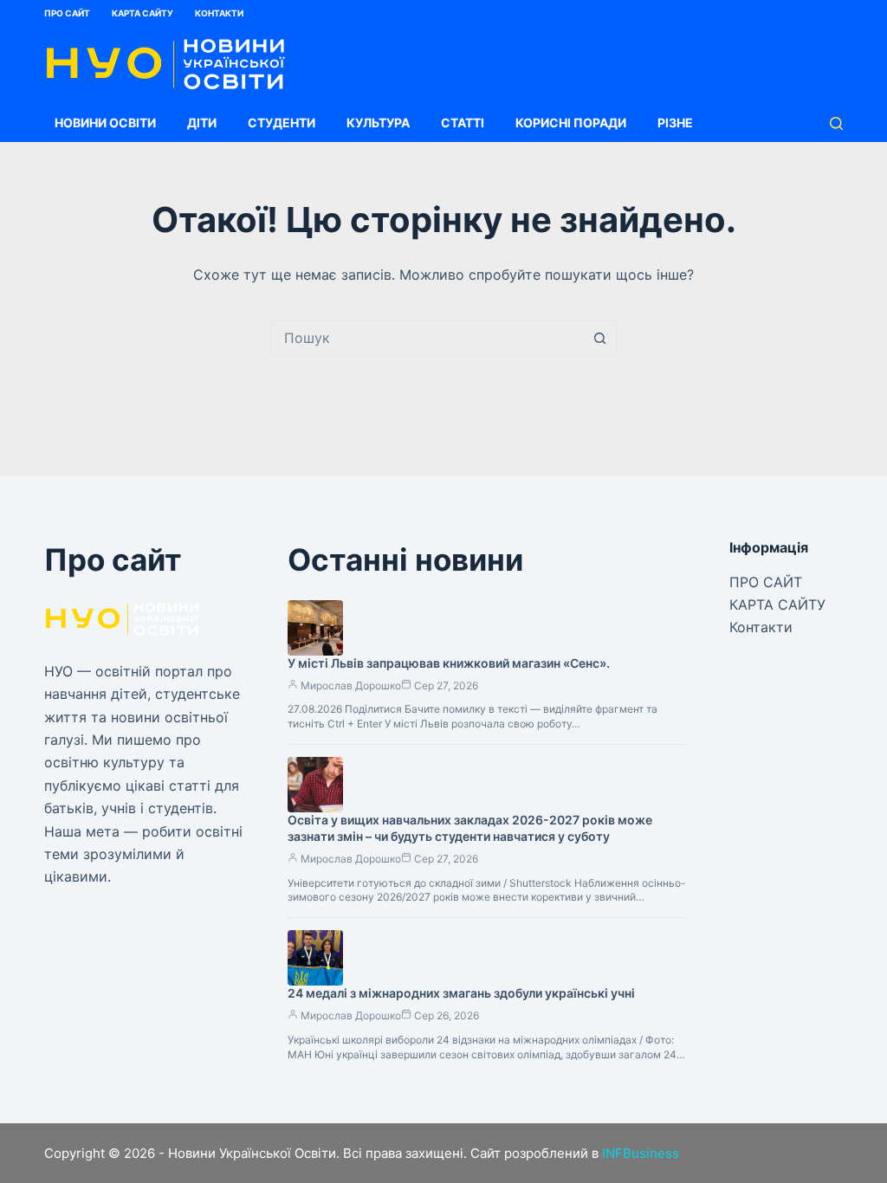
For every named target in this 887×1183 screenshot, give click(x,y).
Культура (378, 122)
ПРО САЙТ (67, 13)
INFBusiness (640, 1153)
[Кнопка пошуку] (599, 337)
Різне (675, 122)
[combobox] (427, 337)
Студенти (281, 122)
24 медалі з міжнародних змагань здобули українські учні (461, 993)
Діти (202, 122)
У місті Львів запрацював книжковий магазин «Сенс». (449, 663)
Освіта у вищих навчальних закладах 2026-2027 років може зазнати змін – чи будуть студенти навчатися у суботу (470, 828)
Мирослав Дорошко (351, 685)
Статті (462, 122)
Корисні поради (570, 122)
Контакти (219, 13)
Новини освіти (105, 122)
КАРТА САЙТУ (142, 13)
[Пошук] (836, 123)
